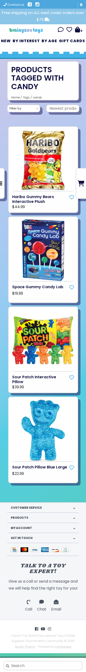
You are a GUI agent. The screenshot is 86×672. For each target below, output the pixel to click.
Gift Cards (72, 41)
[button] (61, 30)
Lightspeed (63, 647)
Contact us (15, 4)
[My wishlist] (69, 30)
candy (37, 97)
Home (15, 97)
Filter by (15, 108)
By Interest (26, 41)
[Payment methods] (16, 549)
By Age (49, 41)
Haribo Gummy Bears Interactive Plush (33, 199)
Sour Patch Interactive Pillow (34, 379)
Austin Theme (25, 647)
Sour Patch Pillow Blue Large (39, 467)
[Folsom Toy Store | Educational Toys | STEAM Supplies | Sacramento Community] (26, 28)
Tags (26, 97)
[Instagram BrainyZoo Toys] (49, 629)
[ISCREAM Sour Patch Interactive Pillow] (43, 340)
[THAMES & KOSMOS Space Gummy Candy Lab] (43, 250)
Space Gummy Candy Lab (37, 287)
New (6, 41)
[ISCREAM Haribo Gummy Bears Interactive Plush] (43, 160)
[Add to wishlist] (71, 197)
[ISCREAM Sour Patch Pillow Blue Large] (43, 431)
